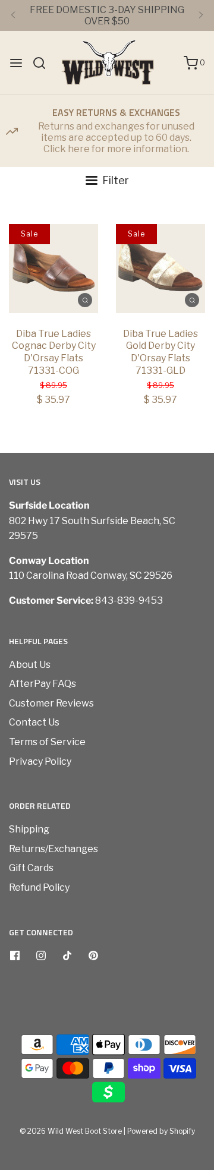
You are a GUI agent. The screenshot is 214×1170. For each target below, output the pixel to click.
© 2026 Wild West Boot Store (71, 1131)
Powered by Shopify (161, 1131)
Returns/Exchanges (53, 848)
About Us (30, 664)
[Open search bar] (43, 63)
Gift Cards (31, 867)
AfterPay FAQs (42, 683)
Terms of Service (47, 742)
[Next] (201, 15)
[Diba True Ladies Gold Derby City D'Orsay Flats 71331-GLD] (160, 268)
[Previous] (13, 15)
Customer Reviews (51, 703)
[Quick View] (85, 299)
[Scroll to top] (193, 970)
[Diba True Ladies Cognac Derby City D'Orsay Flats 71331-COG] (53, 268)
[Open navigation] (16, 63)
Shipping (29, 829)
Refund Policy (39, 887)
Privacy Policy (40, 761)
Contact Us (34, 722)
